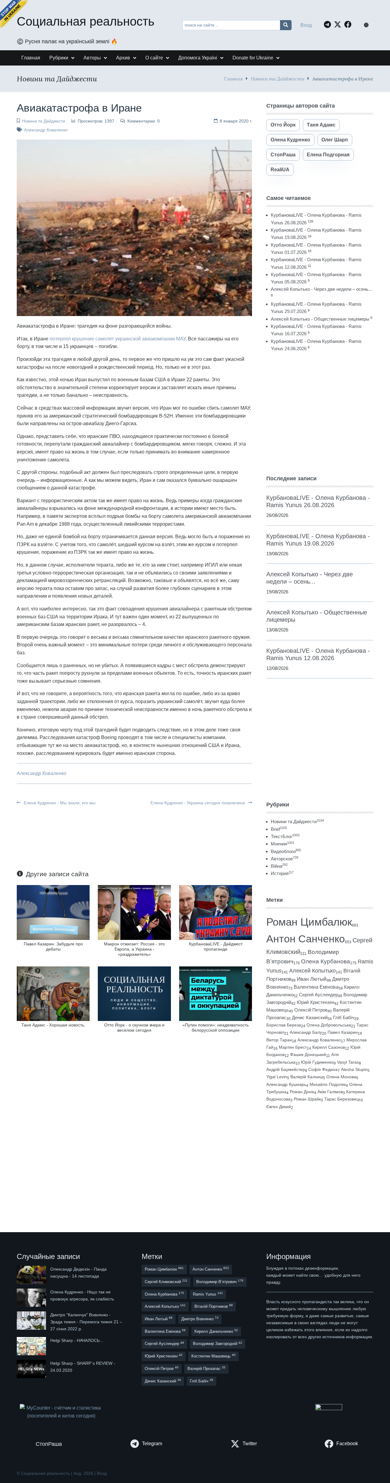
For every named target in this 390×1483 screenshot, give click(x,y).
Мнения (282, 843)
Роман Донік (302, 1091)
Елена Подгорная (328, 154)
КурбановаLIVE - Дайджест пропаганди (216, 946)
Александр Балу (306, 1032)
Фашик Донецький (308, 1054)
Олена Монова (341, 1076)
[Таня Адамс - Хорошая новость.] (53, 993)
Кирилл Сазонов (328, 1047)
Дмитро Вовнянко (199, 1318)
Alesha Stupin (354, 1069)
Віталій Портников (213, 1306)
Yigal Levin (276, 1076)
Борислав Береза (283, 1024)
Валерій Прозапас (206, 1368)
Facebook (347, 1443)
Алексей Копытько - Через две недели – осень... (321, 289)
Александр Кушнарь (286, 1084)
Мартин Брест (293, 1047)
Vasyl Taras (348, 1062)
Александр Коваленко (46, 129)
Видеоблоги (286, 851)
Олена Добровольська (329, 1024)
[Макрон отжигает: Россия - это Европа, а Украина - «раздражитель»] (134, 912)
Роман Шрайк (307, 1099)
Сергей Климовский (166, 1281)
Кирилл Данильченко (216, 1331)
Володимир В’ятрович (219, 1281)
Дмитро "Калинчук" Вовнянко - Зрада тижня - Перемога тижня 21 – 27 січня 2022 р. (86, 1321)
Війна (279, 866)
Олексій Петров (311, 1010)
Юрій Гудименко (317, 1062)
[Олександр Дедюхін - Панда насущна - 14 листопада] (32, 1275)
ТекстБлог (285, 836)
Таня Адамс (321, 124)
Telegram (152, 1443)
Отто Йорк (283, 124)
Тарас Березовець (342, 1099)
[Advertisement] (319, 413)
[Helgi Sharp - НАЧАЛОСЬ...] (32, 1346)
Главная (233, 78)
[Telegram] (329, 24)
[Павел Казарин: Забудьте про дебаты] (53, 912)
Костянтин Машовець (213, 1355)
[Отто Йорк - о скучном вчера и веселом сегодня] (134, 993)
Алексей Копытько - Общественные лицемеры (320, 319)
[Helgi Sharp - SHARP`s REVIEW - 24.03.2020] (32, 1369)
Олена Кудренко (290, 139)
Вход (306, 25)
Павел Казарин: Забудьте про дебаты (53, 946)
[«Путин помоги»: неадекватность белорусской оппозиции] (215, 993)
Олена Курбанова (325, 961)
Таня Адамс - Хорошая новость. (53, 1024)
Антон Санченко (305, 938)
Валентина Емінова (316, 987)
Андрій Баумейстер (285, 1069)
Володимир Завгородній (217, 1343)
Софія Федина (323, 1069)
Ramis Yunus (208, 1293)
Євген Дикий (278, 1106)
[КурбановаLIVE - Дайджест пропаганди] (215, 912)
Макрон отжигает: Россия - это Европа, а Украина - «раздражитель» (134, 949)
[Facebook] (349, 24)
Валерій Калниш (306, 1076)
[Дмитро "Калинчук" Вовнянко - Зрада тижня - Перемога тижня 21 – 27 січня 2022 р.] (32, 1321)
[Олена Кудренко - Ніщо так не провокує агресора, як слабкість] (32, 1298)
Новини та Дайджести (277, 78)
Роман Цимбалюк (309, 922)
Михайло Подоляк (328, 1084)
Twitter (250, 1443)
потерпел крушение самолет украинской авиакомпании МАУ (118, 338)
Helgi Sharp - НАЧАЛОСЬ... (76, 1340)
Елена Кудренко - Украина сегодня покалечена (198, 802)
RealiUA (280, 169)
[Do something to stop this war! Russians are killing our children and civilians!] (13, 13)
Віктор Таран (279, 1039)
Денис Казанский (310, 1017)
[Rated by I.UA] (328, 1408)
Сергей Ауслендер (318, 994)
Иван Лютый (312, 979)
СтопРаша (283, 154)
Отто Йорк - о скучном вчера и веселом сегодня (134, 1027)
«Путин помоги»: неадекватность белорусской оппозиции (216, 1027)
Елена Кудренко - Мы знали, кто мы (59, 802)
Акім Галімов (330, 1092)
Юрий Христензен (315, 1002)
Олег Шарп (334, 139)
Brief (279, 829)
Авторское (284, 858)
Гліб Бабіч (343, 1017)
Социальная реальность (85, 21)
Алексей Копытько (312, 971)
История (282, 873)
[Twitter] (339, 24)
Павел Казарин (343, 1032)
